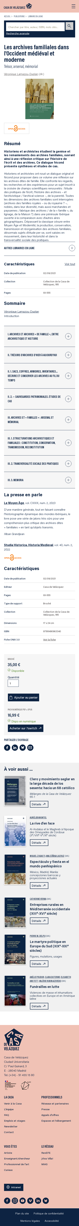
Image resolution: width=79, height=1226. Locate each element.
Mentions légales (30, 1220)
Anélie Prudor (37, 977)
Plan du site (22, 1213)
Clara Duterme (52, 977)
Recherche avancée (17, 33)
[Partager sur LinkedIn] (15, 747)
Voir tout (70, 264)
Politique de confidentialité (49, 1213)
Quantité (13, 677)
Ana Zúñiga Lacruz (55, 856)
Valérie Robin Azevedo (50, 981)
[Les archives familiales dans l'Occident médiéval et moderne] (39, 99)
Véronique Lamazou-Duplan (21, 74)
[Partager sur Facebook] (7, 747)
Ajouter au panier (26, 697)
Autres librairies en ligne (19, 248)
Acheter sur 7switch (23, 728)
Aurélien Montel (38, 817)
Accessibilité (52, 1220)
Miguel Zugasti (37, 856)
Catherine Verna (38, 899)
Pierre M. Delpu (37, 936)
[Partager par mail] (30, 747)
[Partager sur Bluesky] (22, 747)
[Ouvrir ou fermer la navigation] (73, 6)
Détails (36, 804)
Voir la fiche (49, 639)
